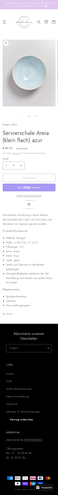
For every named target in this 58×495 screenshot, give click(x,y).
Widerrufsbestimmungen (19, 389)
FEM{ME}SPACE (33, 440)
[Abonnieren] (48, 348)
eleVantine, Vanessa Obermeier (32, 489)
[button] (4, 22)
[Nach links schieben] (21, 116)
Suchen (10, 373)
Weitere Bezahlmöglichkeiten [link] (29, 195)
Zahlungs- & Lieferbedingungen (23, 411)
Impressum (12, 404)
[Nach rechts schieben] (36, 116)
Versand (15, 153)
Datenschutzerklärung (17, 396)
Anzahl (6, 158)
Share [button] (9, 314)
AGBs (9, 381)
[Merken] (29, 204)
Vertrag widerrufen (21, 419)
